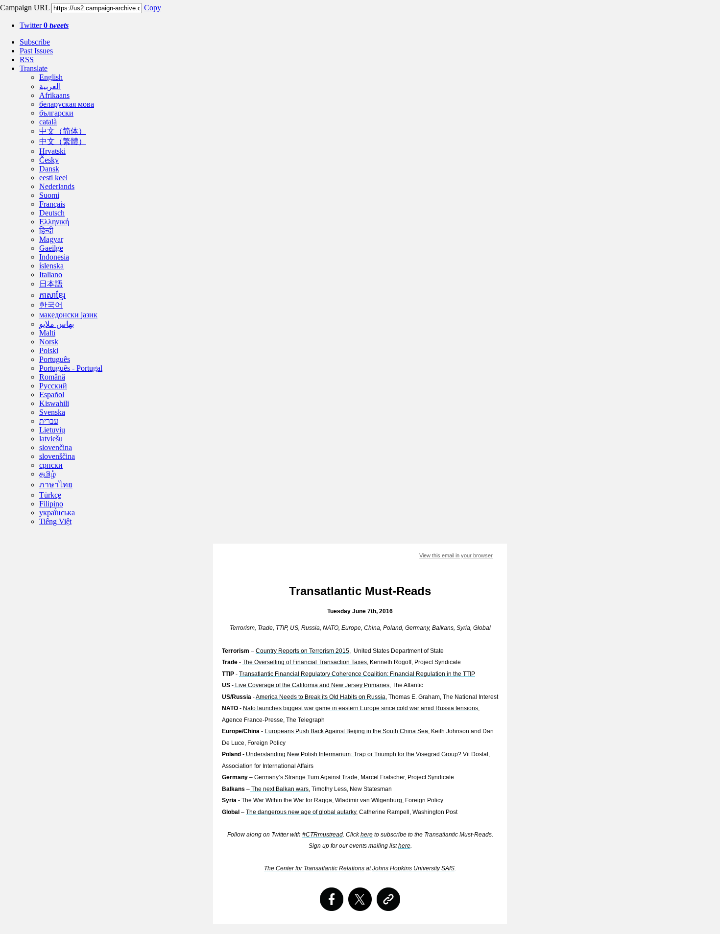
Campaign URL (24, 7)
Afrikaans (54, 95)
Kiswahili (54, 403)
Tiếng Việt (55, 521)
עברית (48, 421)
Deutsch (52, 213)
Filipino (51, 504)
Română (52, 377)
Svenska (52, 412)
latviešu (51, 438)
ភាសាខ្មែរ (52, 295)
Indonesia (54, 257)
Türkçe (50, 495)
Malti (47, 333)
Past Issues (36, 51)
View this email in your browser (456, 555)
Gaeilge (51, 248)
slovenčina (55, 447)
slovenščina (57, 456)
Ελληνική (54, 221)
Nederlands (56, 186)
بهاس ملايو (56, 324)
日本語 (51, 284)
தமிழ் (47, 474)
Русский (53, 386)
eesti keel (53, 177)
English (51, 77)
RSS (27, 59)
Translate (34, 68)
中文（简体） (62, 131)
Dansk (49, 169)
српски (51, 465)
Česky (49, 160)
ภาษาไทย (55, 484)
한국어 (51, 305)
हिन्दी (46, 230)
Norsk (48, 341)
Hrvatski (52, 151)
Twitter (44, 25)
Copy (152, 7)
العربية (50, 86)
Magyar (51, 239)
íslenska (51, 266)
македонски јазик (68, 315)
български (56, 113)
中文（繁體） (62, 141)
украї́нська (57, 512)
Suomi (49, 195)
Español (51, 394)
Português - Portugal (70, 368)
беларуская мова (66, 104)
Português (54, 359)
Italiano (50, 274)
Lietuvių (52, 430)
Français (52, 204)
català (48, 122)
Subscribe (35, 42)
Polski (48, 350)
